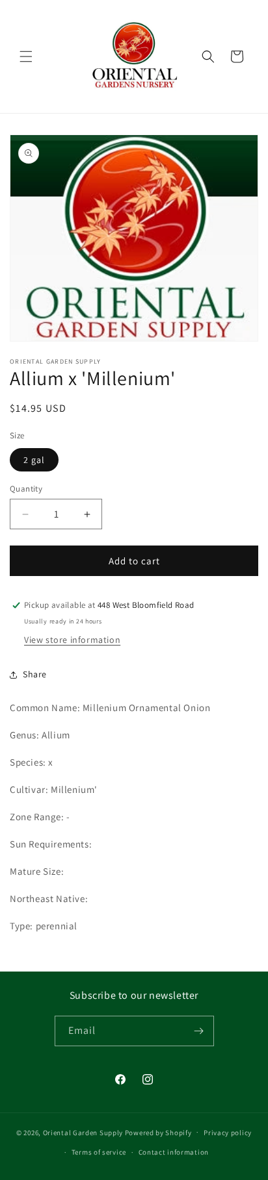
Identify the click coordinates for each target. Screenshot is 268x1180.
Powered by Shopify (158, 1131)
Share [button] (35, 674)
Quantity (26, 488)
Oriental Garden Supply (83, 1131)
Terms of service (99, 1152)
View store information (72, 640)
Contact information (174, 1152)
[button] (26, 56)
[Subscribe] (199, 1031)
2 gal (34, 460)
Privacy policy (228, 1132)
